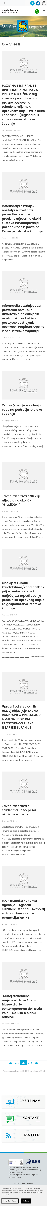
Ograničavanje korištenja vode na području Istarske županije (22, 409)
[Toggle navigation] (4, 3)
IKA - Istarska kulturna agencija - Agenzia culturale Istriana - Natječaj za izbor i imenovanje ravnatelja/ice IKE (23, 909)
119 (36, 1062)
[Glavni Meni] (44, 11)
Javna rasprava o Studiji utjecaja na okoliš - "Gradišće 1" (21, 500)
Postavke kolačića (10, 1201)
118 (30, 1062)
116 (17, 1062)
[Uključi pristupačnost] (32, 3)
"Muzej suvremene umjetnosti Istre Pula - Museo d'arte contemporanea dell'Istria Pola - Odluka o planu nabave (22, 1006)
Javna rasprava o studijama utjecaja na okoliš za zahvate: (19, 810)
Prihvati (26, 1201)
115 (10, 1062)
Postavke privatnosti (23, 1183)
